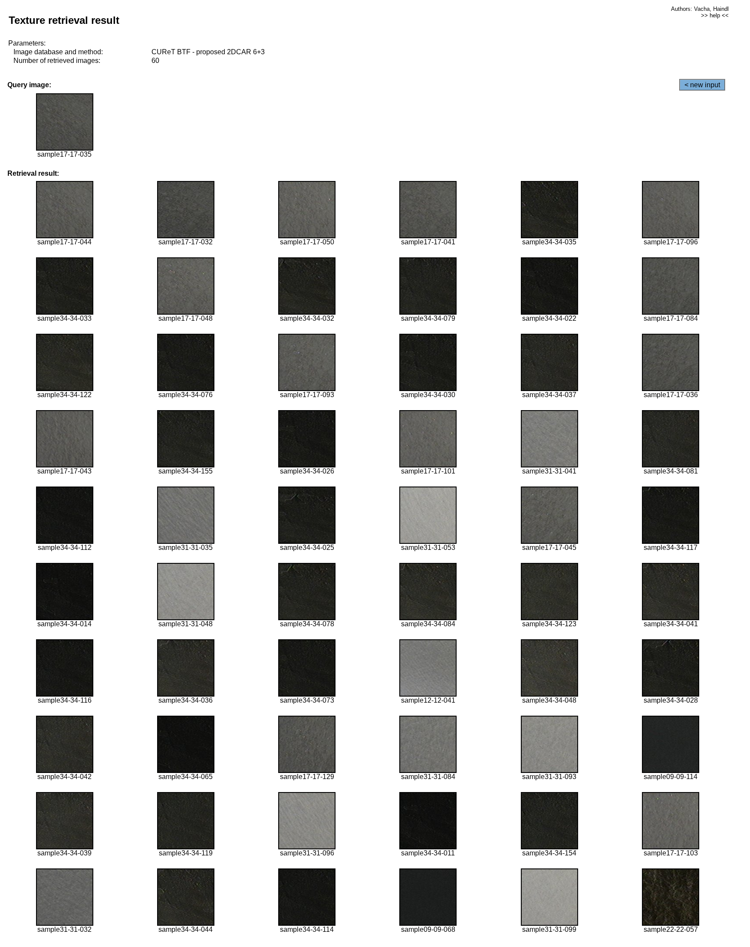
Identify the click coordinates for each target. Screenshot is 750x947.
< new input (702, 85)
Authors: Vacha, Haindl (700, 9)
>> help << (715, 15)
